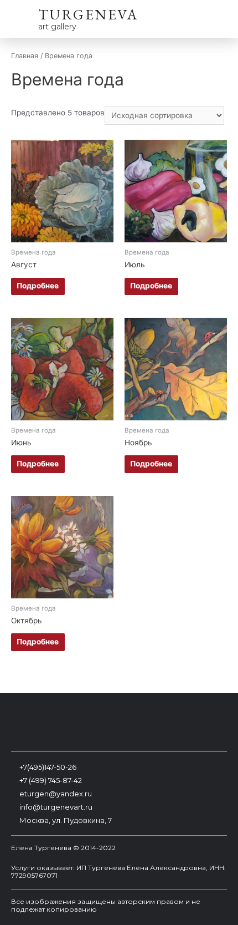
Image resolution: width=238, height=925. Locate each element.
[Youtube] (119, 724)
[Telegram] (191, 724)
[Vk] (46, 724)
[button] (217, 20)
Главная (24, 56)
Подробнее (38, 285)
